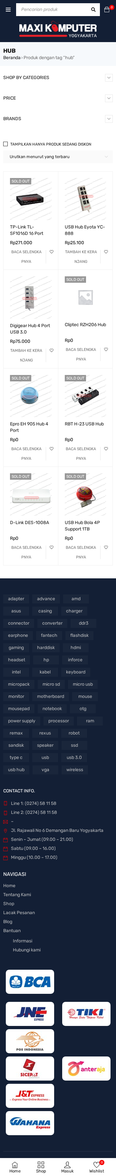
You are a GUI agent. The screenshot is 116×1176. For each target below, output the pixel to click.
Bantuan (12, 930)
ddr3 (83, 623)
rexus (45, 733)
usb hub (16, 769)
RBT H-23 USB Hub (84, 424)
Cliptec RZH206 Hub (85, 324)
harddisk (46, 647)
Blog (7, 921)
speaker (45, 745)
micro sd (51, 684)
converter (52, 623)
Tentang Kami (17, 894)
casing (45, 611)
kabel (45, 672)
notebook (52, 708)
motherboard (50, 696)
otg (83, 708)
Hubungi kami (27, 950)
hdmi (76, 647)
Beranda (12, 57)
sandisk (16, 745)
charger (74, 611)
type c (16, 757)
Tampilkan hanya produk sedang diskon (50, 144)
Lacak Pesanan (19, 912)
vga (45, 769)
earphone (18, 635)
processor (58, 721)
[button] (81, 256)
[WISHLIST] (51, 252)
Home (9, 885)
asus (16, 611)
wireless (74, 769)
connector (18, 623)
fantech (49, 635)
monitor (16, 696)
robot (74, 733)
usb (45, 757)
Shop (8, 903)
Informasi (22, 941)
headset (16, 660)
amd (76, 598)
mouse (85, 696)
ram (90, 721)
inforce (75, 660)
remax (16, 733)
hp (46, 660)
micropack (19, 684)
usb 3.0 (74, 757)
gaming (16, 647)
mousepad (19, 708)
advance (46, 598)
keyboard (75, 672)
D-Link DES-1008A (29, 522)
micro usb (83, 684)
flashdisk (79, 635)
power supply (21, 721)
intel (16, 672)
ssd (74, 745)
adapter (16, 598)
